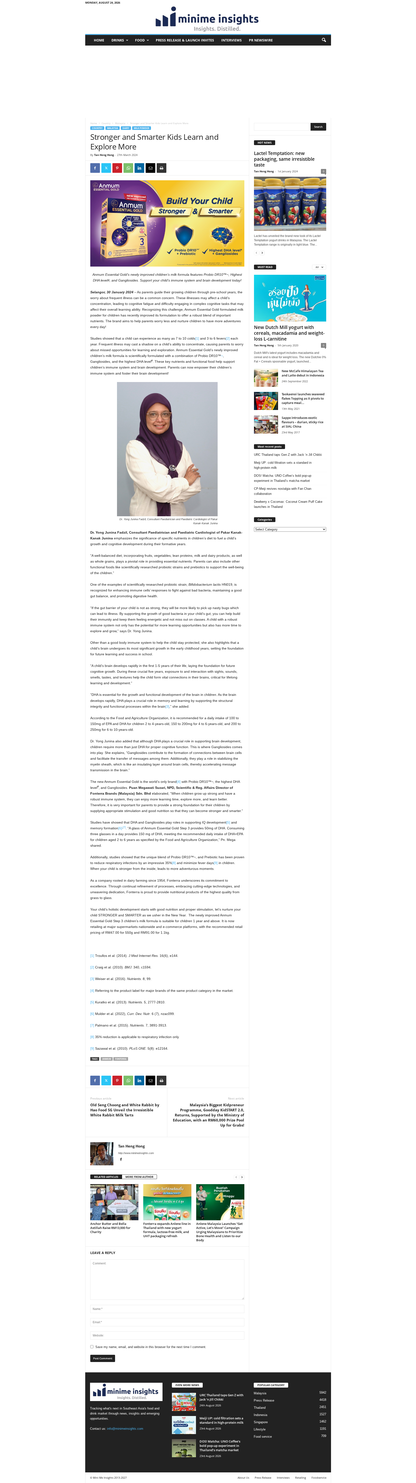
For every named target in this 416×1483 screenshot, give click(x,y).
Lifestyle (260, 1429)
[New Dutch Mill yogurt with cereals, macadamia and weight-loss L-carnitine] (290, 298)
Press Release (264, 1400)
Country (106, 123)
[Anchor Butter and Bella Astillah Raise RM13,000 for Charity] (114, 1202)
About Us (243, 1477)
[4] (179, 782)
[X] (106, 168)
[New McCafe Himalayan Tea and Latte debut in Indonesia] (266, 378)
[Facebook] (95, 168)
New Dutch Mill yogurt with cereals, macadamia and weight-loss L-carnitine (289, 333)
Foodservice (319, 1477)
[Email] (150, 168)
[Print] (161, 168)
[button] (323, 40)
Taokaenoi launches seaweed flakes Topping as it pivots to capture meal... (303, 398)
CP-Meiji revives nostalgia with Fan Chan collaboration (282, 491)
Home (99, 40)
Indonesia (260, 1415)
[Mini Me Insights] (208, 19)
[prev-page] (236, 1177)
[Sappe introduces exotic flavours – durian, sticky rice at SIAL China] (266, 425)
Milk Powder (141, 128)
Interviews (231, 40)
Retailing (300, 1477)
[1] (197, 338)
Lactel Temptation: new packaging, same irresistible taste (284, 159)
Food (140, 40)
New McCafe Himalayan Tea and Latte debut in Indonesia (303, 373)
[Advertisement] (208, 81)
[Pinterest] (117, 168)
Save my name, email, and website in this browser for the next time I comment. (150, 1347)
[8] (174, 863)
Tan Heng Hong (104, 155)
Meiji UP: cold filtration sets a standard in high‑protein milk (283, 465)
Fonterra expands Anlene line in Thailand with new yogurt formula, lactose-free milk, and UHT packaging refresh (167, 1229)
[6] (120, 828)
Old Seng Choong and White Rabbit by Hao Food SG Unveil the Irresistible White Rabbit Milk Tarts (124, 1109)
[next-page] (242, 1177)
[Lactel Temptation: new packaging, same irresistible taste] (290, 204)
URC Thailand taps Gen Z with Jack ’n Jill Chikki (288, 454)
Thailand (260, 1407)
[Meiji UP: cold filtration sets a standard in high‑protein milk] (184, 1425)
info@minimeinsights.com (125, 1428)
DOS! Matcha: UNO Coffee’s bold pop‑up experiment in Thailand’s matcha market (282, 478)
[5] (228, 822)
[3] (167, 706)
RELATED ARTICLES (106, 1177)
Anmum (106, 1058)
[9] (216, 863)
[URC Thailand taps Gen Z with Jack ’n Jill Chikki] (184, 1402)
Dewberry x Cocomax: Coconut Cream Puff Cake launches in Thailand (288, 504)
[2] (228, 338)
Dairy (126, 128)
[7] (124, 827)
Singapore (261, 1422)
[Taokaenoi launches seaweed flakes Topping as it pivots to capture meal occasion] (266, 401)
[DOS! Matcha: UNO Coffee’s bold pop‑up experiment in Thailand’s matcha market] (184, 1448)
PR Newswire (261, 40)
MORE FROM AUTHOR (139, 1177)
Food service (263, 1436)
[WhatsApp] (128, 168)
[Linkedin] (139, 168)
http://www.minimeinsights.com (136, 1153)
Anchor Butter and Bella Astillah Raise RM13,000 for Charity (110, 1227)
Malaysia (120, 123)
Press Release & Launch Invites (185, 40)
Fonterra (120, 1058)
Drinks (117, 40)
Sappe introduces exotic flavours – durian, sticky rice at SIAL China (302, 422)
